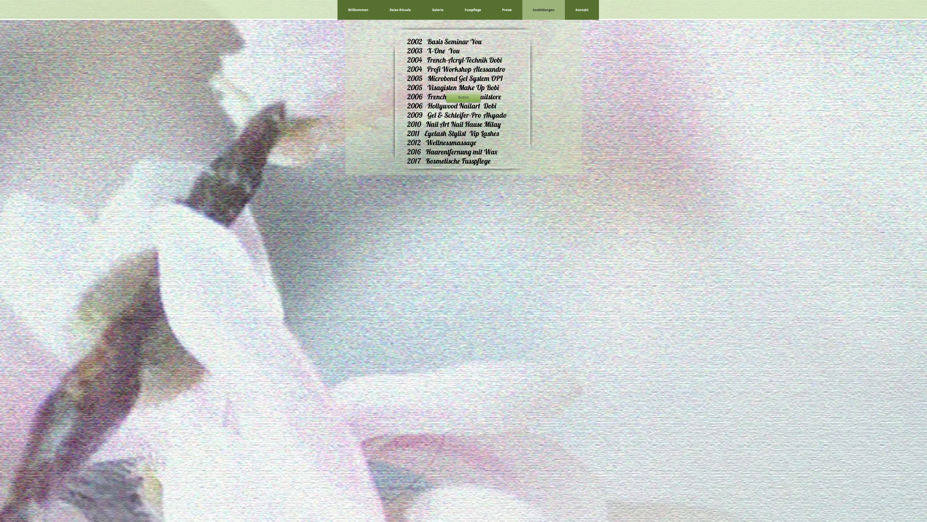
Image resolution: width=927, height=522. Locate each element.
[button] (463, 97)
